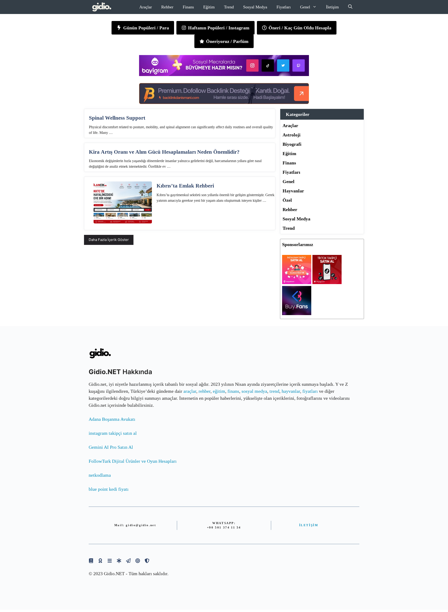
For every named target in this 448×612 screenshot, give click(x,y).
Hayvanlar (293, 190)
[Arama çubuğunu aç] (350, 7)
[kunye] (100, 560)
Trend (229, 7)
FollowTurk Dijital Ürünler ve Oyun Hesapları (133, 461)
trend (274, 391)
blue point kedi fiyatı (109, 489)
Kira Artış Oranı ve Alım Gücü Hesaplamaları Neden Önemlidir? (164, 152)
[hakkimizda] (91, 560)
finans (233, 391)
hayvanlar (291, 391)
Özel (287, 200)
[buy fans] (296, 313)
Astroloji (292, 134)
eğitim (219, 391)
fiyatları (310, 391)
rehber (204, 391)
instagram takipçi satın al (113, 433)
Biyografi (292, 144)
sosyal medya (254, 391)
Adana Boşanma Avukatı (112, 419)
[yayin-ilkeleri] (119, 560)
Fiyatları (283, 7)
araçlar (189, 391)
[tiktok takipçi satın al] (327, 282)
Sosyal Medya (255, 7)
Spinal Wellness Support (117, 118)
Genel (305, 7)
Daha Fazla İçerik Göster (109, 239)
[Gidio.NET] (102, 7)
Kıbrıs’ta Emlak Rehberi (185, 186)
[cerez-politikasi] (137, 560)
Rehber (167, 7)
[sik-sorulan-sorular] (109, 560)
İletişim (332, 7)
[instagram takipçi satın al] (296, 282)
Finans (188, 7)
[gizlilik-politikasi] (128, 560)
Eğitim (209, 7)
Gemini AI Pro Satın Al (111, 447)
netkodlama (100, 475)
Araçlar (145, 7)
